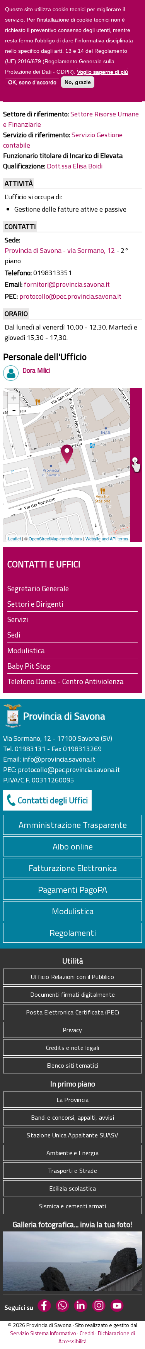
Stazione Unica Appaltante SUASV (72, 1135)
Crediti (87, 1333)
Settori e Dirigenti (35, 603)
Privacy (72, 1029)
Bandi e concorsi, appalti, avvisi (72, 1117)
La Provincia (72, 1099)
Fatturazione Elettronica (73, 868)
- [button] (14, 409)
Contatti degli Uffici (53, 800)
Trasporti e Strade (72, 1170)
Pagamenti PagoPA (72, 889)
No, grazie (78, 82)
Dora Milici (36, 370)
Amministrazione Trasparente (73, 824)
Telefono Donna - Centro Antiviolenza (65, 681)
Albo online (73, 846)
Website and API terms (106, 538)
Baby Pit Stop (29, 665)
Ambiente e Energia (72, 1152)
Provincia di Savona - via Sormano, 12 (60, 250)
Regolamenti (72, 932)
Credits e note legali (72, 1047)
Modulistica (26, 650)
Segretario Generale (38, 588)
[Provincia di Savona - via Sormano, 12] (66, 454)
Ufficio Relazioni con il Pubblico (72, 976)
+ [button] (13, 398)
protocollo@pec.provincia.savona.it (70, 296)
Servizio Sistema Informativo (43, 1333)
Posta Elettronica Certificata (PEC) (72, 1012)
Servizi (17, 619)
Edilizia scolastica (72, 1188)
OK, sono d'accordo (32, 82)
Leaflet (14, 538)
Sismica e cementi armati (72, 1206)
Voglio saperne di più (102, 72)
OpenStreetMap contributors (55, 538)
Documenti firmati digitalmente (72, 994)
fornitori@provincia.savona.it (67, 284)
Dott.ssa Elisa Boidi (74, 166)
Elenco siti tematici (72, 1065)
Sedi (13, 634)
